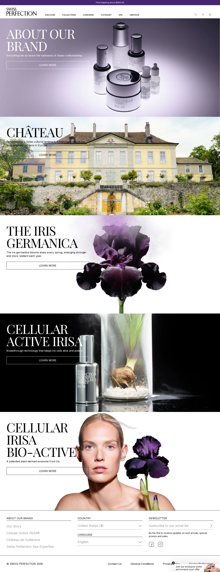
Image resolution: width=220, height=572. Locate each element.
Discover (50, 15)
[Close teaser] (173, 563)
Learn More (47, 65)
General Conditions (142, 563)
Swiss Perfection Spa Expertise (30, 547)
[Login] (202, 14)
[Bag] (210, 14)
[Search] (195, 14)
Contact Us (115, 563)
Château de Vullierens (23, 540)
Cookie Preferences (201, 563)
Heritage (134, 15)
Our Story (13, 526)
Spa (121, 15)
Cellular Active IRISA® (23, 533)
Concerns (88, 15)
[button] (197, 568)
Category (106, 15)
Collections (69, 15)
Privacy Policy (171, 563)
